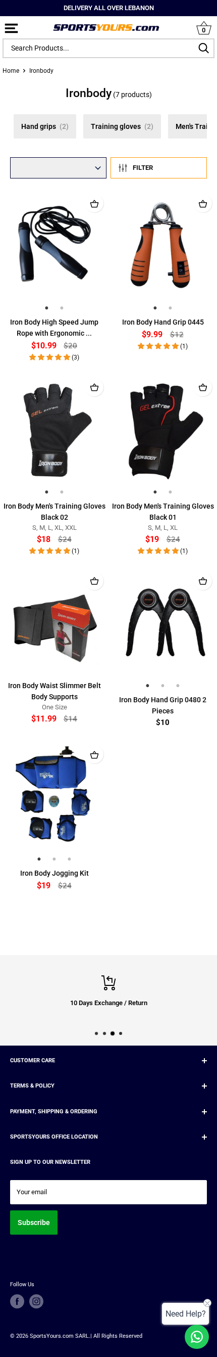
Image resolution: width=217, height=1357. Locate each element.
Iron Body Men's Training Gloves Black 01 (163, 511)
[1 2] (54, 251)
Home (11, 70)
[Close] (209, 48)
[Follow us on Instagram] (36, 1301)
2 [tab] (62, 308)
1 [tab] (47, 308)
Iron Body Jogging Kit (54, 873)
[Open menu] (11, 29)
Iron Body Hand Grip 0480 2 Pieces (162, 705)
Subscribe (34, 1222)
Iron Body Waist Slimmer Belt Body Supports (54, 691)
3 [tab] (178, 686)
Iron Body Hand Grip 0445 (163, 322)
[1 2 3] (162, 629)
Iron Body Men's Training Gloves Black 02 (54, 511)
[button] (50, 357)
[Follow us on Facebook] (17, 1301)
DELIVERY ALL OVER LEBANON (109, 8)
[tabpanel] (54, 244)
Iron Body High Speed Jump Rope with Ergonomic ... (54, 327)
